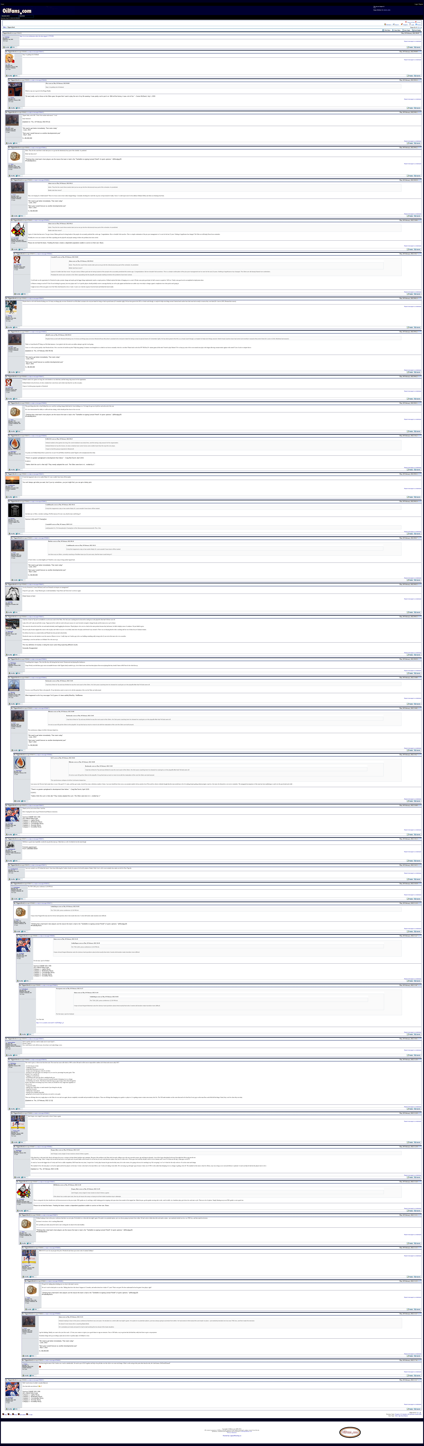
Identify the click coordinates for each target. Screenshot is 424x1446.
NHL (10, 1414)
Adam (11, 164)
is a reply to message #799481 (49, 985)
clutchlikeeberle (14, 868)
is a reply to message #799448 (37, 80)
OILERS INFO (6, 16)
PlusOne (12, 518)
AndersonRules (11, 1042)
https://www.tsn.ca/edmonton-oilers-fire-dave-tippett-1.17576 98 (36, 36)
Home (419, 24)
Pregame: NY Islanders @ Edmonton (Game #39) (408, 1414)
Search (397, 24)
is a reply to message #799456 (40, 180)
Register (421, 4)
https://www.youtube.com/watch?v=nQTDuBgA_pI (50, 1023)
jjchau (389, 10)
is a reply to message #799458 (37, 403)
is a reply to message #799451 (37, 147)
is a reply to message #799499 (54, 1281)
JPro (9, 64)
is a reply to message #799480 (46, 936)
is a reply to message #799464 (37, 659)
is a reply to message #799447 (35, 51)
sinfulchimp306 (11, 849)
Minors (16, 1414)
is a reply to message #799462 (40, 538)
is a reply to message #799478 (37, 1059)
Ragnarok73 (13, 451)
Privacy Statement (232, 1432)
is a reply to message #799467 (40, 708)
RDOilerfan (13, 662)
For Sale (30, 1414)
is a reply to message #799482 (40, 1113)
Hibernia (12, 692)
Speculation (23, 1414)
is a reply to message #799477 (43, 903)
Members (388, 24)
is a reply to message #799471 (37, 865)
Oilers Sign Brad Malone (401, 1416)
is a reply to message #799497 (49, 1215)
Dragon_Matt (16, 1130)
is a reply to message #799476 (40, 883)
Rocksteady (10, 631)
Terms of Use (411, 22)
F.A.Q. (419, 22)
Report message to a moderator (412, 41)
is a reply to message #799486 (43, 1146)
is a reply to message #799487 (46, 1181)
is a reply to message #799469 (43, 253)
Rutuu (25, 1364)
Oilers (4, 27)
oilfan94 (10, 315)
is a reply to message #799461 (37, 501)
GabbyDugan (16, 887)
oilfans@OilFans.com (246, 1431)
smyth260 (10, 602)
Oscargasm (10, 823)
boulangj (7, 37)
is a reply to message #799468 (43, 754)
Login (416, 4)
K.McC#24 (18, 264)
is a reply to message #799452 (37, 331)
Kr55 (9, 127)
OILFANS (22, 16)
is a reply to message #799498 (51, 1247)
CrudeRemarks (11, 485)
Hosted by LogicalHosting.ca (232, 1436)
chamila (385, 10)
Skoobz (12, 97)
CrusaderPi (16, 237)
